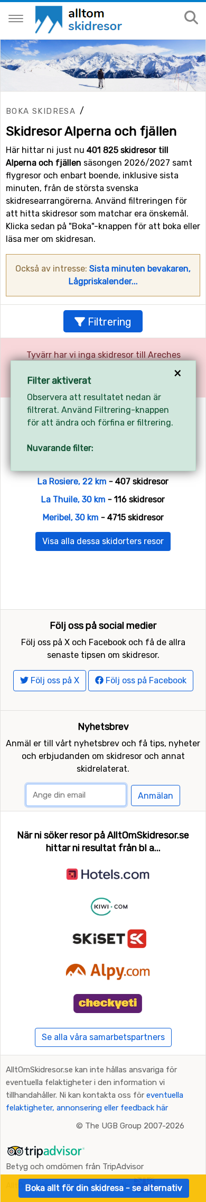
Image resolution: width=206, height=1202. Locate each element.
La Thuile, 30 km (73, 499)
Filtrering (108, 321)
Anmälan (155, 796)
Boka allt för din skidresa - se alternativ (103, 1188)
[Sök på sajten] (191, 18)
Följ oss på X (54, 680)
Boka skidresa (41, 111)
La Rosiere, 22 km (72, 481)
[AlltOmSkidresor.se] (80, 19)
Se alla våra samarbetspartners (103, 1037)
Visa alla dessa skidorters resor (103, 541)
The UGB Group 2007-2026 (134, 1126)
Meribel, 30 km (71, 517)
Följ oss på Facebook (145, 680)
